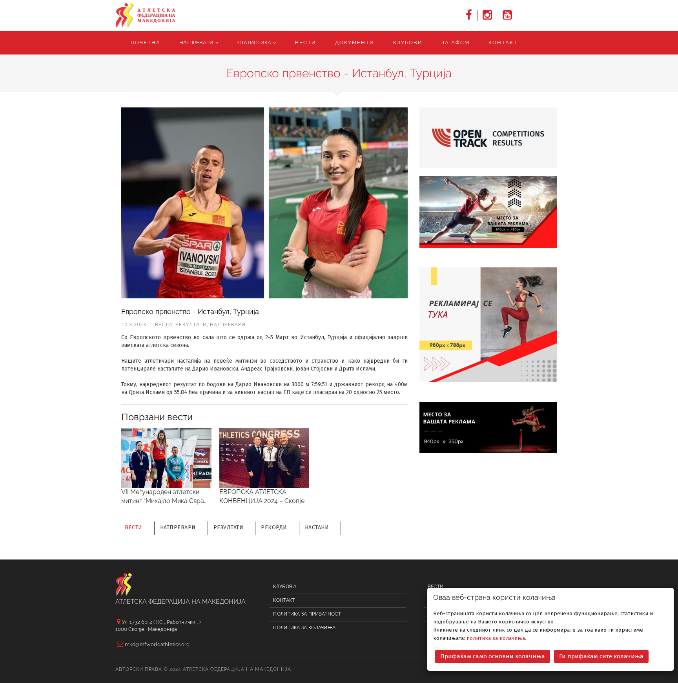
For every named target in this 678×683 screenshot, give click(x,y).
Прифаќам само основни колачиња (492, 656)
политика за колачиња (496, 638)
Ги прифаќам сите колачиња (601, 656)
